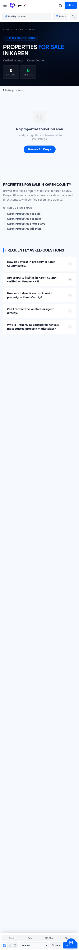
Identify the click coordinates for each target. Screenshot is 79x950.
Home (6, 29)
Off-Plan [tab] (48, 938)
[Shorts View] (15, 945)
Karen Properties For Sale (23, 213)
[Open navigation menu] (5, 5)
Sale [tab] (30, 938)
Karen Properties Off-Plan (24, 228)
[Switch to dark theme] (60, 5)
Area (57, 945)
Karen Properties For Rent (24, 218)
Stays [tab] (68, 938)
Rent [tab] (11, 938)
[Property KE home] (18, 5)
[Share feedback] (71, 942)
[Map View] (10, 945)
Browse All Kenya (39, 149)
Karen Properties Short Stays (26, 223)
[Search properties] (73, 16)
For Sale (18, 29)
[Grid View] (4, 945)
